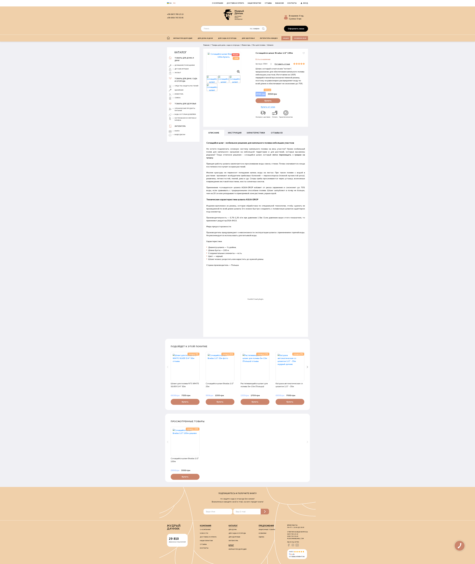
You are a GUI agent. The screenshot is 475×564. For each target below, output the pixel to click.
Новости (204, 533)
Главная (206, 45)
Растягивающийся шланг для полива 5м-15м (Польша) (254, 385)
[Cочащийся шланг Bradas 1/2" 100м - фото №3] (223, 79)
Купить (268, 100)
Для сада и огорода (227, 38)
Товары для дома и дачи (184, 59)
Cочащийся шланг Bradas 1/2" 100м (185, 460)
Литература (180, 126)
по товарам (254, 28)
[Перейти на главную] (233, 15)
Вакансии (279, 3)
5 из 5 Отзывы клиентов (297, 554)
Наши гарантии (254, 3)
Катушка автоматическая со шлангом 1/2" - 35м (289, 385)
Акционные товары (267, 529)
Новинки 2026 (300, 38)
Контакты (292, 3)
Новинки (262, 533)
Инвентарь (245, 45)
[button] (307, 367)
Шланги (270, 45)
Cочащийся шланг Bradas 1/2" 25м (220, 385)
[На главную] (168, 38)
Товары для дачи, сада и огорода (186, 80)
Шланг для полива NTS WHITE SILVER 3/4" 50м (185, 385)
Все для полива (258, 45)
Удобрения (179, 90)
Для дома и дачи (205, 38)
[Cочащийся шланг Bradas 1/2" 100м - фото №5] (212, 87)
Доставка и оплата (235, 3)
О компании (217, 3)
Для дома (233, 529)
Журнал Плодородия (237, 549)
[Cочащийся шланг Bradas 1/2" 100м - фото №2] (212, 79)
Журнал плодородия (182, 38)
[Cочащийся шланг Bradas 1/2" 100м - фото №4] (235, 79)
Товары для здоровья (185, 104)
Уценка (261, 537)
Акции (286, 38)
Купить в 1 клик (268, 107)
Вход (305, 3)
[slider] (299, 64)
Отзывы (268, 3)
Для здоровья (248, 38)
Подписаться (265, 511)
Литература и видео (269, 38)
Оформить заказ (296, 28)
